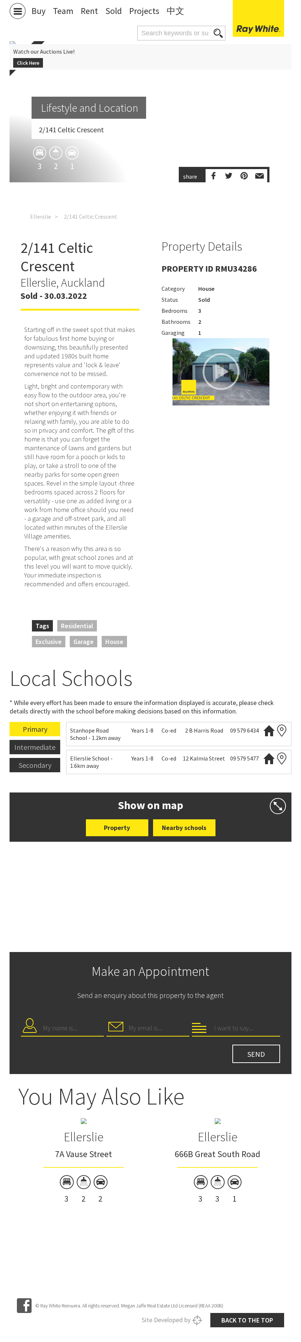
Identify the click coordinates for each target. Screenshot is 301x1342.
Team (63, 11)
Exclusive (49, 641)
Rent (89, 11)
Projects (144, 11)
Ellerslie (40, 216)
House (114, 641)
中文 (175, 11)
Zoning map (281, 730)
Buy (39, 11)
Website (269, 730)
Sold (113, 11)
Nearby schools (184, 827)
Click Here (28, 63)
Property (117, 827)
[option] (83, 1161)
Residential (77, 626)
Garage (83, 641)
